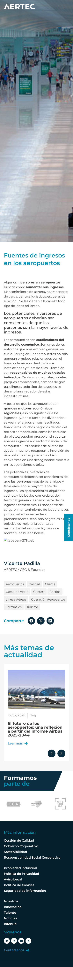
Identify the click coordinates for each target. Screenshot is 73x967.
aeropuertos (15, 584)
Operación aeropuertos (48, 599)
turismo (32, 607)
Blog (33, 715)
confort (39, 592)
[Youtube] (21, 941)
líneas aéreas (16, 599)
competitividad (17, 592)
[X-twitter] (28, 941)
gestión (55, 592)
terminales (14, 607)
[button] (31, 621)
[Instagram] (14, 941)
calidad (34, 584)
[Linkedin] (7, 941)
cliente (50, 584)
